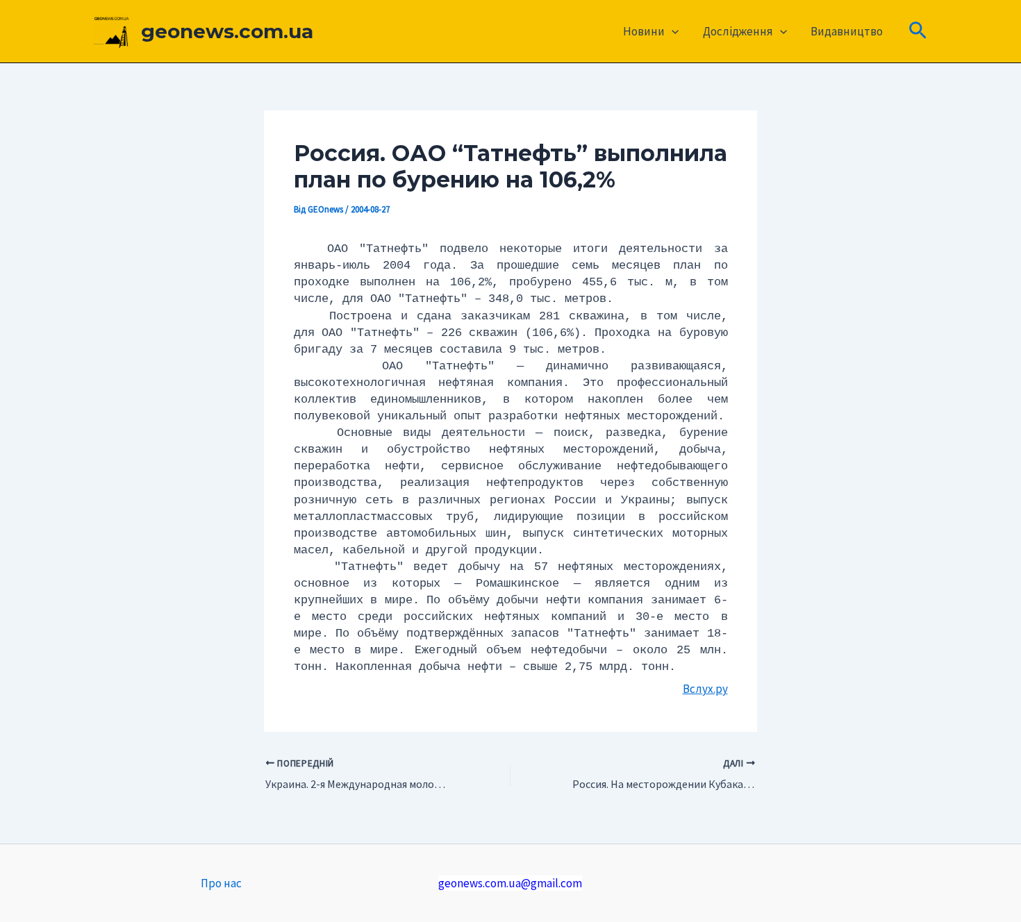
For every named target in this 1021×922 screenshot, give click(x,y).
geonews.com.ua (227, 31)
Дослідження (738, 31)
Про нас (221, 883)
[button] (672, 31)
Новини (644, 31)
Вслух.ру (705, 688)
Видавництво (847, 31)
